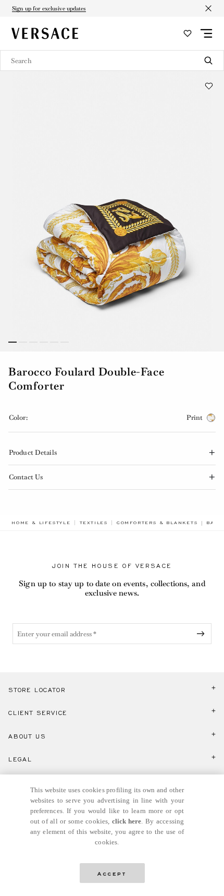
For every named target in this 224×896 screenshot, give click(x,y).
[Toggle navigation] (206, 33)
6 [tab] (64, 342)
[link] (41, 522)
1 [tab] (12, 342)
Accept (112, 872)
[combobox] (112, 60)
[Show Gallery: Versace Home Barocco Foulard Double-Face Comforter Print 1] (112, 211)
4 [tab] (44, 342)
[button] (209, 86)
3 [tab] (33, 342)
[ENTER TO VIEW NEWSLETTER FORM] (202, 633)
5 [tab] (54, 342)
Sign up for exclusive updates (49, 8)
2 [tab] (23, 342)
